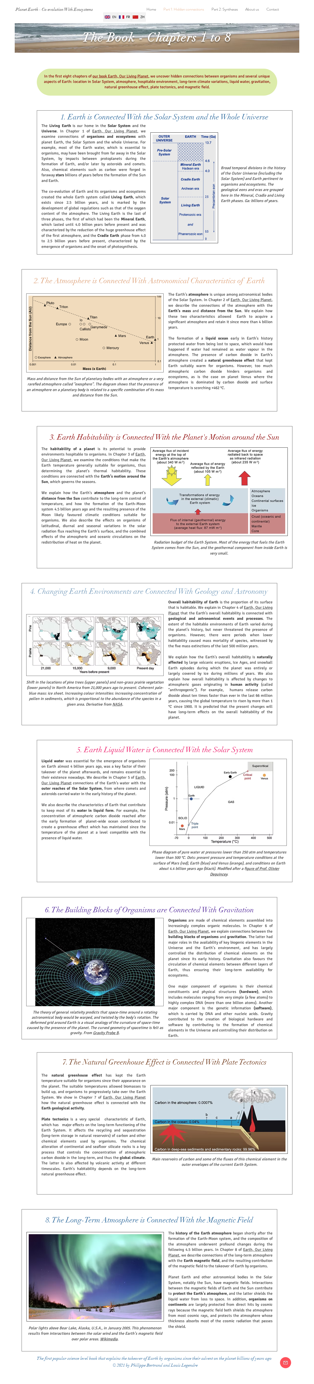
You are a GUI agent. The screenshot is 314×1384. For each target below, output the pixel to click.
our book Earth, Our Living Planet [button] (120, 76)
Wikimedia (109, 1339)
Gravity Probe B (106, 1032)
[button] (285, 1363)
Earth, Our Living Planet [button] (114, 131)
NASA (117, 704)
